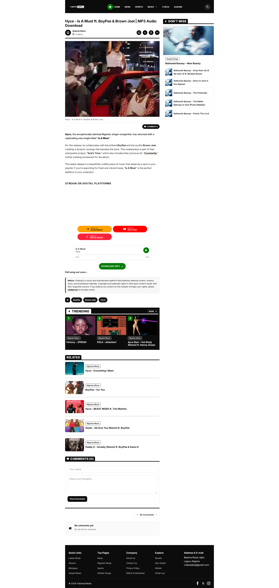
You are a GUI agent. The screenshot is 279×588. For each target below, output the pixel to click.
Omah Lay (160, 573)
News (127, 7)
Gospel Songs (172, 59)
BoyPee (76, 300)
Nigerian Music (73, 338)
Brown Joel (90, 300)
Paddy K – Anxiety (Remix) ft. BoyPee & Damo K (112, 446)
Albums (178, 7)
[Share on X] (145, 32)
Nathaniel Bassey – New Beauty (183, 63)
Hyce (103, 300)
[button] (112, 266)
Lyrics (165, 7)
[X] (203, 583)
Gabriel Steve (79, 31)
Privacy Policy (133, 568)
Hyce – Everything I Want (99, 370)
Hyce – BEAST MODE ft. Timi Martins (106, 408)
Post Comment (77, 499)
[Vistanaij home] (77, 7)
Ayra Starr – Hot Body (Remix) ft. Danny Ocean (141, 343)
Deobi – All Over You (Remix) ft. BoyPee (107, 427)
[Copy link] (157, 32)
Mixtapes (73, 568)
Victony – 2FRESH (76, 342)
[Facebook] (197, 583)
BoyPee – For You (95, 389)
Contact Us (131, 563)
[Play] (146, 250)
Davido (158, 558)
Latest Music (75, 558)
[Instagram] (208, 583)
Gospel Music (75, 573)
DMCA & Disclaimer (135, 573)
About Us (130, 558)
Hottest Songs (104, 573)
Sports (139, 7)
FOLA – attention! (106, 342)
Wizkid (158, 568)
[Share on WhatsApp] (139, 32)
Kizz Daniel (160, 563)
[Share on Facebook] (151, 32)
